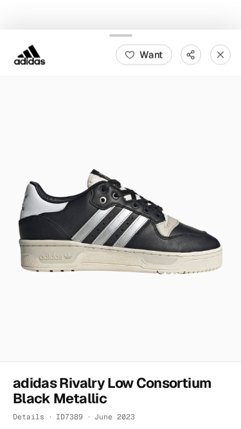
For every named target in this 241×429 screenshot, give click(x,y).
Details (28, 416)
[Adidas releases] (29, 54)
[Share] (191, 54)
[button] (120, 218)
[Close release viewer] (220, 54)
